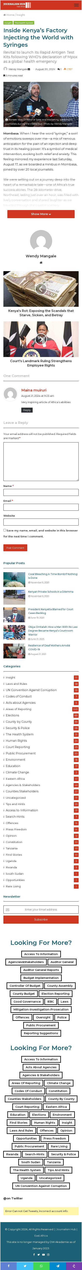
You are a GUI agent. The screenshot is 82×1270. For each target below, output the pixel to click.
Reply (27, 410)
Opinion (11, 835)
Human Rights (16, 740)
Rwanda (11, 867)
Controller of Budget (25, 986)
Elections (12, 715)
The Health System (24, 23)
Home (10, 14)
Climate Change (17, 772)
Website (9, 515)
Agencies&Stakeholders (26, 962)
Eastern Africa (15, 778)
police (61, 1017)
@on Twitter (13, 1198)
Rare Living (13, 886)
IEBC (50, 1001)
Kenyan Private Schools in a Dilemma (50, 591)
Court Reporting (18, 747)
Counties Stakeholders (22, 791)
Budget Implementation (41, 978)
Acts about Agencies (20, 703)
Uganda (11, 861)
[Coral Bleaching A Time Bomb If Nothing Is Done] (14, 579)
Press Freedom (16, 829)
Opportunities (15, 880)
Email (8, 500)
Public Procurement (21, 753)
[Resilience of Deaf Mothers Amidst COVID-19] (14, 651)
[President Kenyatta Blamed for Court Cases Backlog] (14, 614)
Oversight (43, 1017)
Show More (40, 214)
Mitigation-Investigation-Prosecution (41, 1009)
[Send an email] (29, 69)
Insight (21, 14)
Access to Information (22, 810)
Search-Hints (15, 816)
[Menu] (76, 5)
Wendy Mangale (18, 69)
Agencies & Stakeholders (23, 785)
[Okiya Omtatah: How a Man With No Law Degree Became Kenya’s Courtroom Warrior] (14, 632)
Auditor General (62, 962)
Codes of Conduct (19, 696)
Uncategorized (16, 797)
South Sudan (14, 873)
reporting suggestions (41, 1033)
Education (13, 766)
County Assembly (60, 986)
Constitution (14, 842)
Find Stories (14, 854)
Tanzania (12, 848)
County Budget (24, 993)
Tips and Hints (15, 804)
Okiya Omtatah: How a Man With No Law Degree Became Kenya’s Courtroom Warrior (53, 630)
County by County (19, 722)
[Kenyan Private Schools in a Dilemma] (14, 597)
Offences (12, 823)
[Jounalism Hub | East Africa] (17, 5)
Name (8, 486)
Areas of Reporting (18, 709)
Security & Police (18, 728)
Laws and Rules (16, 683)
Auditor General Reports (41, 970)
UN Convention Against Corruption (31, 690)
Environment (15, 759)
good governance (27, 1001)
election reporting (55, 993)
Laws (64, 1001)
